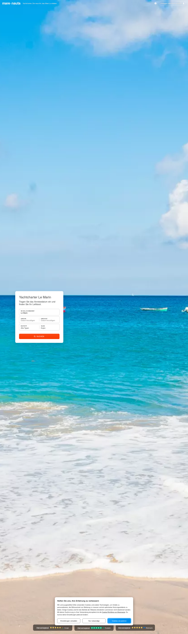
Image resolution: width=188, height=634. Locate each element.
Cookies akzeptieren (119, 621)
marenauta (11, 3)
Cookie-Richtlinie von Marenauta (113, 612)
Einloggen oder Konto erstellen (171, 3)
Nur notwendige (94, 621)
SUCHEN (40, 336)
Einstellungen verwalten (68, 621)
